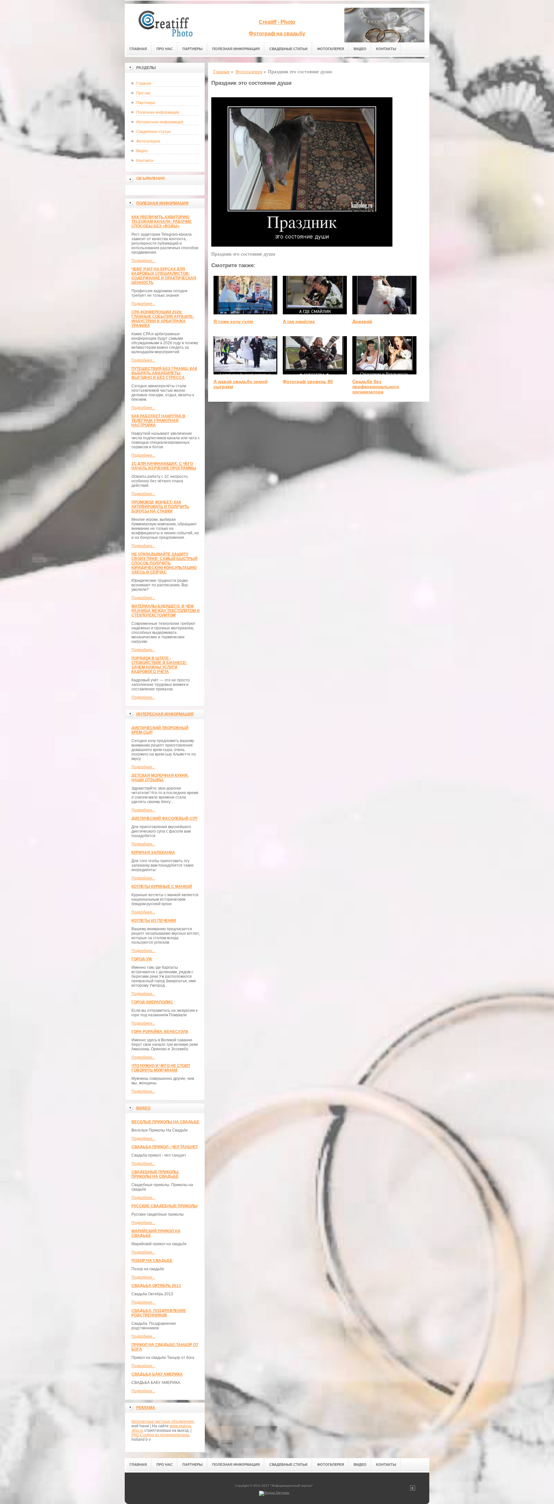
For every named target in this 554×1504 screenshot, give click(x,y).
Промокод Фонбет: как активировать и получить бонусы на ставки (160, 506)
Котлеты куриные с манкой (161, 886)
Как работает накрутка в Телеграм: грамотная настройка (158, 420)
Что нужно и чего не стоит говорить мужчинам (160, 1067)
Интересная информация (159, 122)
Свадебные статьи (288, 49)
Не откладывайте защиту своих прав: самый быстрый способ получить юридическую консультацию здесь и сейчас (164, 563)
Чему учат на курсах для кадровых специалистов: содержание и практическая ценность (163, 276)
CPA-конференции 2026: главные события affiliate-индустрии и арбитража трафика (162, 319)
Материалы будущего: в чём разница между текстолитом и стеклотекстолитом (165, 610)
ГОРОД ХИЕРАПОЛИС (152, 1002)
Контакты (386, 49)
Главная (138, 49)
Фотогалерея (330, 49)
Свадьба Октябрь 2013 (156, 1285)
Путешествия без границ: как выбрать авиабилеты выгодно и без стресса (164, 373)
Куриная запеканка (153, 852)
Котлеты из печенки (153, 920)
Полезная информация (236, 49)
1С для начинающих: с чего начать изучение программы (163, 465)
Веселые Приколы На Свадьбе (165, 1122)
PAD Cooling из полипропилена (160, 1435)
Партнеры (192, 49)
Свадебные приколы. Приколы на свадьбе (155, 1174)
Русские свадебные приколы (164, 1206)
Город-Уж (141, 959)
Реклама (145, 1407)
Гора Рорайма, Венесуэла (160, 1031)
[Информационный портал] (169, 23)
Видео (360, 49)
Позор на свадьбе (151, 1260)
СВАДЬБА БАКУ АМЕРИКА (157, 1374)
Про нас (164, 49)
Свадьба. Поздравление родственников (158, 1312)
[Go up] (412, 1489)
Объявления (150, 178)
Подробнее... (143, 260)
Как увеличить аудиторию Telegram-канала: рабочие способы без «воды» (161, 221)
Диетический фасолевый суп (164, 818)
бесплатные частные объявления (162, 1421)
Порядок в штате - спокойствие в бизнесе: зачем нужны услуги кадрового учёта (159, 665)
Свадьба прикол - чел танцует (164, 1147)
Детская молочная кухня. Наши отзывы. (160, 777)
